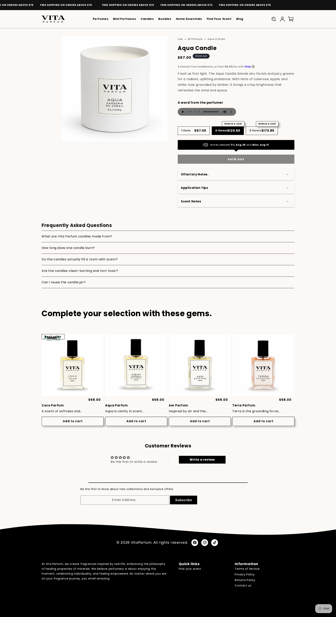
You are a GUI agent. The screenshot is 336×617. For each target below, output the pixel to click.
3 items (262, 129)
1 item (193, 130)
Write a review (202, 459)
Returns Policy (245, 580)
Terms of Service (247, 569)
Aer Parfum (178, 405)
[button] (274, 19)
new (180, 39)
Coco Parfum (53, 405)
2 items (228, 129)
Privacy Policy (245, 574)
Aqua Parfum (116, 405)
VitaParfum (141, 542)
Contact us (243, 586)
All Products (195, 39)
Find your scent (190, 569)
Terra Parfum (243, 405)
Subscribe (183, 499)
